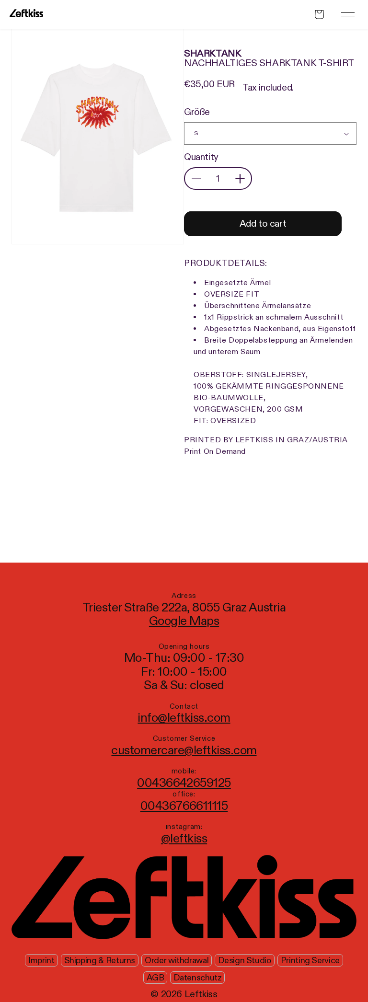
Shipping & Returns (100, 960)
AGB (155, 977)
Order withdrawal (176, 960)
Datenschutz (197, 977)
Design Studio (244, 960)
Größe (197, 112)
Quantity (201, 157)
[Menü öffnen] (347, 14)
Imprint (41, 960)
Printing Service (310, 960)
